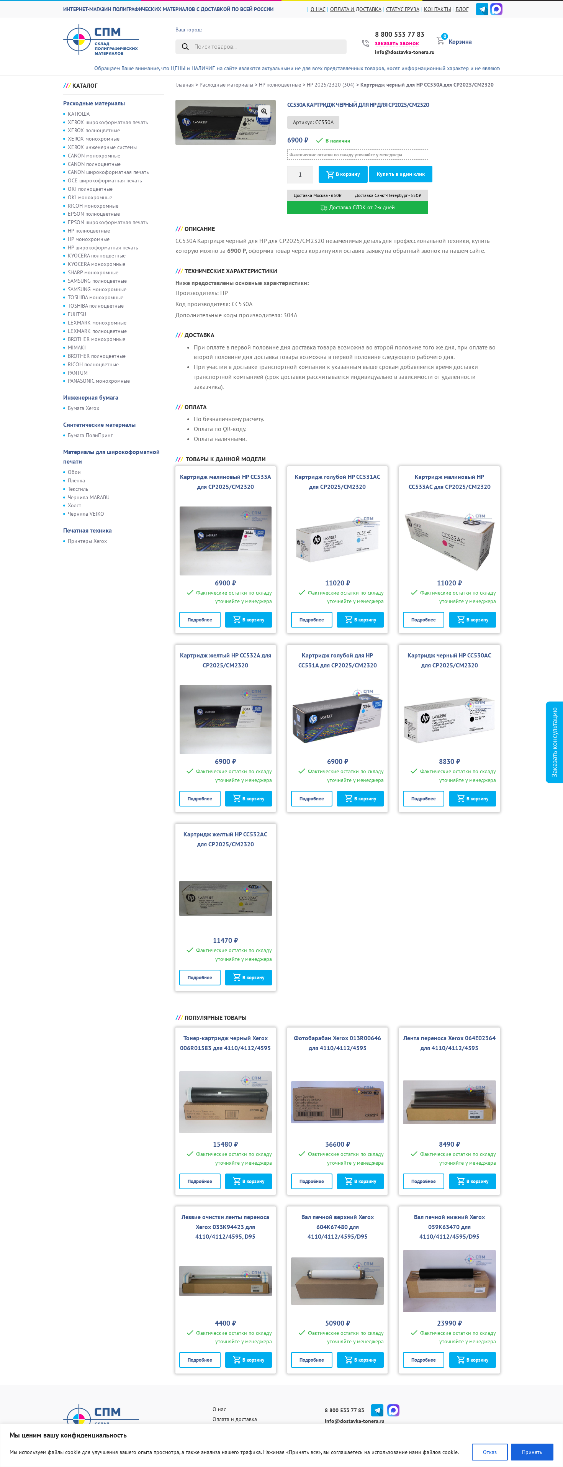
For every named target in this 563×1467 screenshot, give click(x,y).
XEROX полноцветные (94, 130)
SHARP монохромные (93, 272)
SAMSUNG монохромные (97, 289)
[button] (264, 111)
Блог (462, 9)
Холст (74, 505)
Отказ (490, 1452)
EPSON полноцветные (94, 213)
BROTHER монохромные (96, 339)
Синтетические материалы (99, 424)
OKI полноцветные (90, 188)
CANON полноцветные (94, 164)
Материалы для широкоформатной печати (111, 457)
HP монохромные (89, 239)
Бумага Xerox (83, 408)
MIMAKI (77, 347)
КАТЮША (79, 113)
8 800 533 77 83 (399, 34)
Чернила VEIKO (86, 513)
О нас (318, 9)
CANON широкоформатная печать (108, 172)
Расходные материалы (94, 103)
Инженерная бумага (90, 397)
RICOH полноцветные (93, 364)
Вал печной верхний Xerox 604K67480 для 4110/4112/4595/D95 (337, 1227)
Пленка (76, 480)
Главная (184, 84)
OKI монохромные (90, 197)
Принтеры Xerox (87, 541)
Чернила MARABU (89, 497)
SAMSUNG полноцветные (97, 280)
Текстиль (78, 488)
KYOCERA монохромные (96, 264)
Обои (74, 472)
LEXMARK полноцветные (97, 331)
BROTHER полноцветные (97, 355)
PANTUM (78, 372)
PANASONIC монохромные (99, 380)
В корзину (348, 174)
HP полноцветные (89, 230)
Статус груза (402, 9)
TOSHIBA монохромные (95, 297)
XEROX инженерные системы (102, 147)
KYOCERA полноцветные (97, 255)
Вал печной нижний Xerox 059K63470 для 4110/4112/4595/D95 (449, 1227)
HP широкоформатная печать (103, 247)
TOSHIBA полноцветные (96, 305)
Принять (532, 1452)
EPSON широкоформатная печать (108, 222)
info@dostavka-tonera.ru (405, 52)
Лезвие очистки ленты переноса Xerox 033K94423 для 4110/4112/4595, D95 (225, 1227)
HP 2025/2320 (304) (331, 84)
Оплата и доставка (355, 9)
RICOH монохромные (93, 205)
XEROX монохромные (93, 138)
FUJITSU (77, 314)
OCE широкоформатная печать (105, 180)
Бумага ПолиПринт (90, 435)
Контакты (437, 9)
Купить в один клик (401, 174)
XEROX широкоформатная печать (108, 122)
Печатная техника (87, 530)
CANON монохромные (94, 155)
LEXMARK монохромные (97, 322)
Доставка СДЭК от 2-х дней (361, 207)
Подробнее (200, 619)
